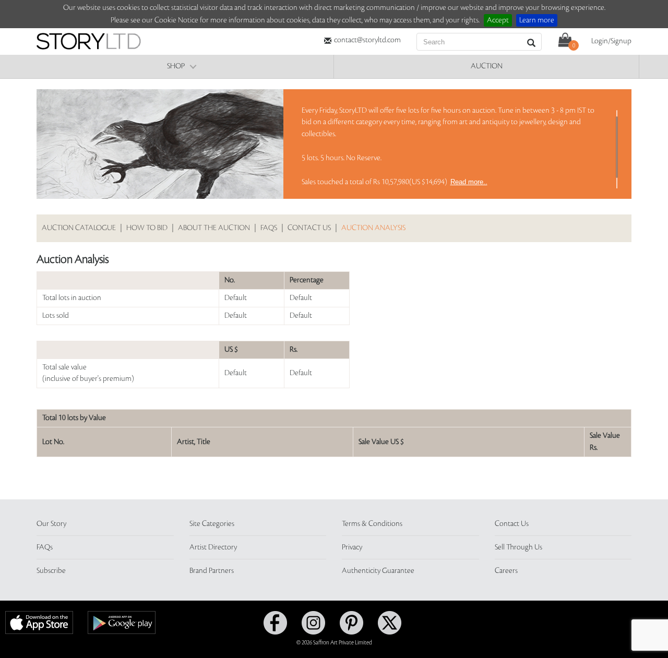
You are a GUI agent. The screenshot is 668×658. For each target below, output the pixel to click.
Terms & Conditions (372, 524)
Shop (176, 66)
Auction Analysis (373, 228)
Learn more (536, 20)
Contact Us (309, 228)
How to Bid (147, 228)
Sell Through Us (518, 547)
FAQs (268, 228)
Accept (498, 20)
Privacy (352, 547)
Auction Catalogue (79, 228)
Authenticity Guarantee (378, 571)
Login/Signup (611, 41)
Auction (487, 66)
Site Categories (211, 524)
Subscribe (51, 571)
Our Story (51, 524)
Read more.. (468, 182)
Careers (506, 571)
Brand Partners (211, 571)
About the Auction (214, 228)
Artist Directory (213, 547)
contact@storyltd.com (367, 40)
